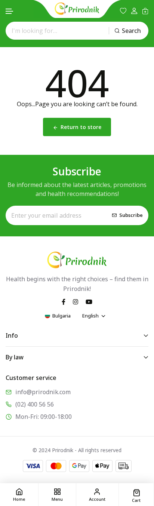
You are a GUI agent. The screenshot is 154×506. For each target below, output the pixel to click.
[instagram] (75, 301)
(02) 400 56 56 (34, 404)
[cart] (145, 11)
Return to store (81, 127)
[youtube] (89, 301)
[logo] (77, 8)
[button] (10, 11)
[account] (134, 11)
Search (131, 31)
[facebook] (63, 301)
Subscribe (131, 215)
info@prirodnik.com (43, 392)
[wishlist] (123, 11)
